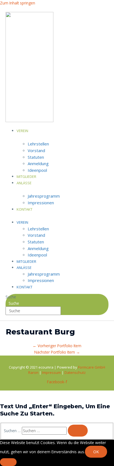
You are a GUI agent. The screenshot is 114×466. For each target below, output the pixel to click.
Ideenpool (37, 170)
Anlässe (24, 182)
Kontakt (24, 209)
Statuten (36, 157)
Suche (11, 296)
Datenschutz (75, 372)
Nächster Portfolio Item (57, 352)
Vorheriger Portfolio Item (57, 345)
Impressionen (41, 202)
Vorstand (36, 150)
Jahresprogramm (44, 196)
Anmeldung (38, 163)
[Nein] (8, 462)
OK (96, 451)
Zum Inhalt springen (17, 3)
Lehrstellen (38, 144)
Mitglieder (26, 261)
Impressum (52, 372)
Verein (22, 130)
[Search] (78, 431)
